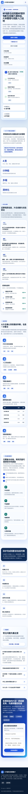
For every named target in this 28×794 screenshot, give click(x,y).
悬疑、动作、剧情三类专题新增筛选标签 (13, 259)
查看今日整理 (14, 37)
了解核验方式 (14, 41)
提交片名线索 (14, 46)
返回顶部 (8, 782)
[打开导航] (25, 2)
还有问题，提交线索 (14, 644)
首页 (3, 782)
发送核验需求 (14, 750)
